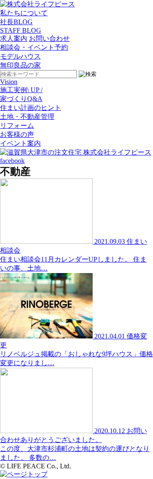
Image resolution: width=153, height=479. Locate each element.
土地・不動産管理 (27, 116)
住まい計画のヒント (30, 107)
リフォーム (17, 125)
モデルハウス (20, 56)
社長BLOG (16, 21)
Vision (8, 81)
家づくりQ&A (21, 98)
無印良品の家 (20, 65)
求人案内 (13, 38)
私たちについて (24, 13)
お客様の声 (17, 134)
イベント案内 (20, 143)
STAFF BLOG (20, 30)
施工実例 (21, 89)
